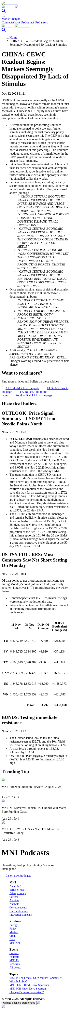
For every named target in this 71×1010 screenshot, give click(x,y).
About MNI (15, 886)
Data (12, 939)
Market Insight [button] (11, 18)
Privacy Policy (17, 893)
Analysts (14, 904)
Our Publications (18, 911)
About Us (18, 22)
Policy (13, 928)
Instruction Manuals (20, 914)
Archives (14, 900)
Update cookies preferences (19, 1002)
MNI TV (14, 960)
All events (15, 967)
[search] (4, 11)
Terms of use (16, 889)
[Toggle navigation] (3, 16)
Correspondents (18, 907)
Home (13, 37)
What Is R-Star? (18, 981)
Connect (7, 22)
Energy (13, 925)
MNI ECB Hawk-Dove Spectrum (28, 988)
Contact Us (31, 22)
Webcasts (14, 964)
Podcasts (14, 956)
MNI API (14, 942)
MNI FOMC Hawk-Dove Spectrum (29, 985)
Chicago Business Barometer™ (26, 992)
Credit (12, 935)
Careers (43, 22)
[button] (35, 7)
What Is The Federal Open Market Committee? (35, 977)
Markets (13, 932)
